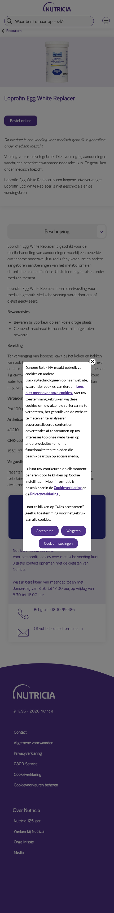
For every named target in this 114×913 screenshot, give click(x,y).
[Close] (92, 361)
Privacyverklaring (44, 494)
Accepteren (44, 530)
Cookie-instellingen (58, 543)
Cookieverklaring (68, 488)
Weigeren (74, 530)
